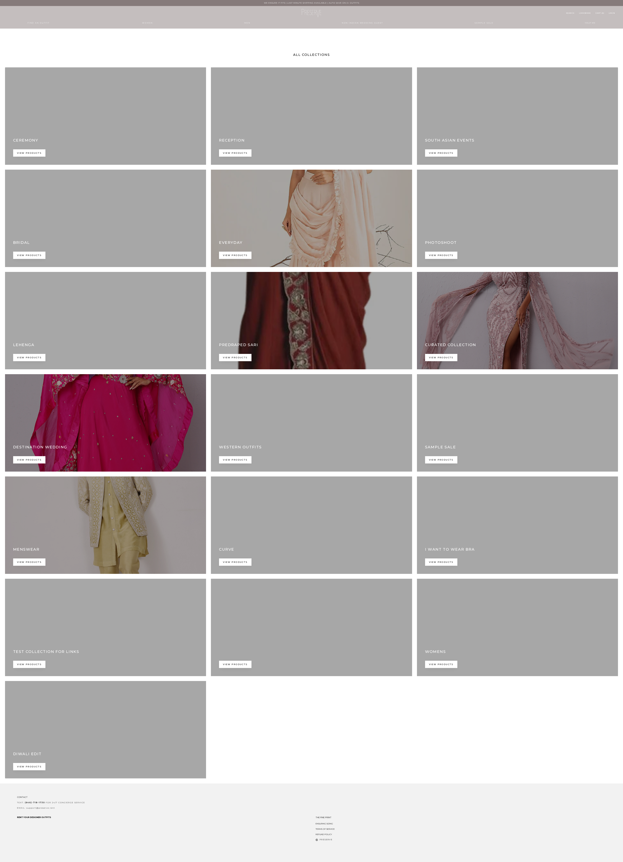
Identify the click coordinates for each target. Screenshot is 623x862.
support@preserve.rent (40, 808)
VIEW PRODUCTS (29, 153)
